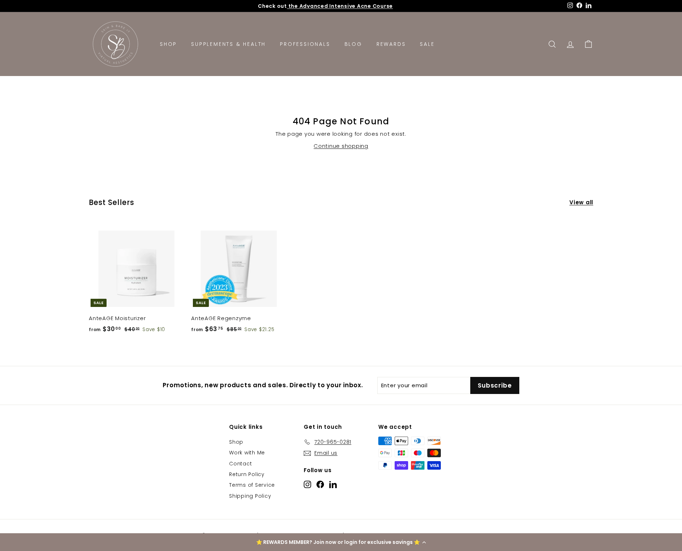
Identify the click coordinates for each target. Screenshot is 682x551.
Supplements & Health (228, 44)
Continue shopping (341, 146)
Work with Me (247, 452)
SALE (427, 44)
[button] (341, 542)
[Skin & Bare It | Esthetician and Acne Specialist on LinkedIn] (333, 484)
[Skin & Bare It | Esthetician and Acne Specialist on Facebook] (320, 484)
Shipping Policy (250, 495)
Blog (353, 44)
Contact (240, 463)
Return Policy (247, 474)
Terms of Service (252, 484)
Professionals (305, 44)
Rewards (391, 44)
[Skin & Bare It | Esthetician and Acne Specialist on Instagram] (307, 484)
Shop (168, 44)
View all (581, 202)
